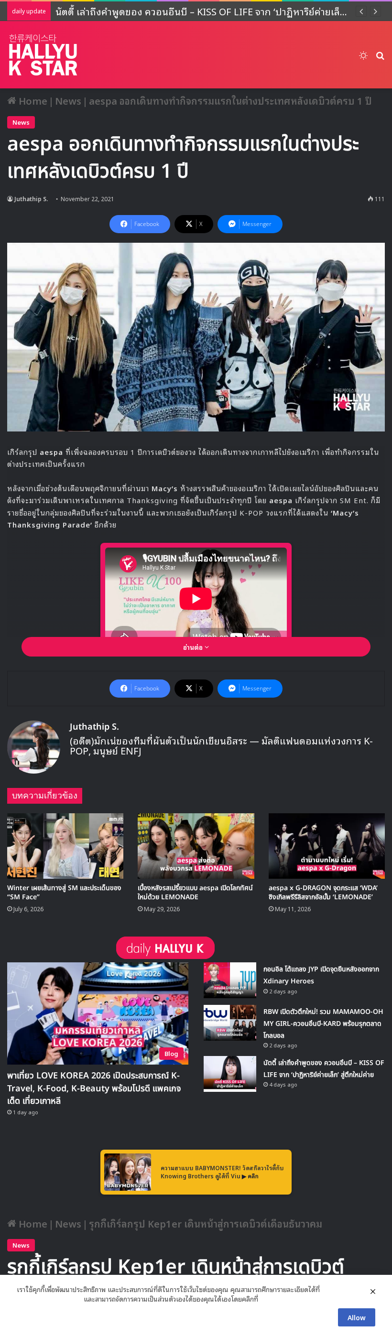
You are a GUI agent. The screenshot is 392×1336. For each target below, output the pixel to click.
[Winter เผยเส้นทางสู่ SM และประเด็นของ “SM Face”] (65, 846)
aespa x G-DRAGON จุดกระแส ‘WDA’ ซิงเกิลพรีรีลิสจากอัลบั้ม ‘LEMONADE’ (323, 892)
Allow (357, 1317)
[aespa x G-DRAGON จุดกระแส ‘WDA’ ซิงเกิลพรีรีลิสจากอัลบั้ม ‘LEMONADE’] (327, 846)
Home (31, 100)
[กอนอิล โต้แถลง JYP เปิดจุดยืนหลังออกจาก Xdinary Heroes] (230, 980)
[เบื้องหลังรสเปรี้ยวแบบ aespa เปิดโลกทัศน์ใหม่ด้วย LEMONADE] (196, 846)
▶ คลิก (250, 1175)
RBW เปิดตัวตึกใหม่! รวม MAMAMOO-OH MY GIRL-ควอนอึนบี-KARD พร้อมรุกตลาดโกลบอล (323, 1023)
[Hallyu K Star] (43, 55)
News (68, 100)
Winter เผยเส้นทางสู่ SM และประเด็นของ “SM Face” (64, 892)
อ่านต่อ (194, 646)
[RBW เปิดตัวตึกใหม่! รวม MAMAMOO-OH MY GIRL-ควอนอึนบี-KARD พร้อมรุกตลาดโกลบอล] (230, 1023)
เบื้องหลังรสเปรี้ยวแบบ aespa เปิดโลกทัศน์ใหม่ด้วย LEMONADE (195, 892)
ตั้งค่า (268, 1299)
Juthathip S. (31, 198)
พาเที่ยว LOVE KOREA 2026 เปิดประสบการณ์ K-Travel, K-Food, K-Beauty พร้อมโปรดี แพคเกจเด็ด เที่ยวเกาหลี (94, 1088)
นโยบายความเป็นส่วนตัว (49, 1299)
